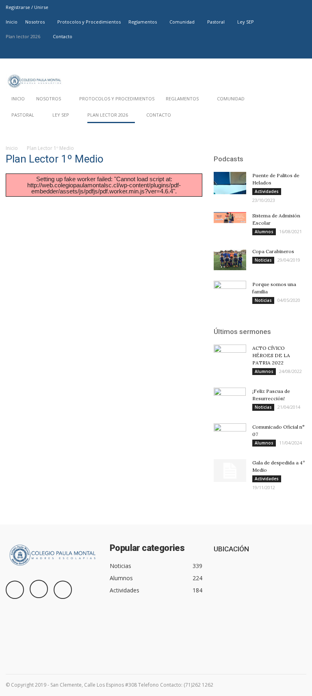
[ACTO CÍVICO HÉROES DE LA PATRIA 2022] (230, 356)
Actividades (267, 191)
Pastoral (216, 22)
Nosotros (35, 22)
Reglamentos (142, 22)
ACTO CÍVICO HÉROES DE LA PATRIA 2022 (271, 355)
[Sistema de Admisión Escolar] (230, 217)
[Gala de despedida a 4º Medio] (230, 470)
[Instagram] (287, 51)
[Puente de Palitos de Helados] (230, 183)
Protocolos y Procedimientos (89, 22)
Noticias (263, 260)
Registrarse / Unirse (27, 7)
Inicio (11, 22)
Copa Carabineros (273, 251)
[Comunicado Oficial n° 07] (230, 434)
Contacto (62, 36)
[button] (296, 117)
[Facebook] (273, 51)
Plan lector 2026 (23, 36)
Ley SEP (245, 22)
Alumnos (264, 231)
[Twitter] (300, 51)
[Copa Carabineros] (230, 259)
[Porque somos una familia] (230, 292)
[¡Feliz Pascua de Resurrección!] (230, 402)
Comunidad (182, 22)
